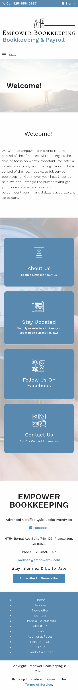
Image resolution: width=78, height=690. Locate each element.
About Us (40, 626)
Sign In (70, 3)
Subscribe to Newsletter (39, 578)
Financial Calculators (40, 621)
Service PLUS (40, 642)
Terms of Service (38, 684)
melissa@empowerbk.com (39, 560)
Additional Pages (40, 636)
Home (40, 600)
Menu (13, 55)
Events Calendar (40, 652)
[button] (4, 55)
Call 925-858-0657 (21, 3)
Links (40, 631)
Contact (40, 615)
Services (40, 605)
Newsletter (40, 610)
